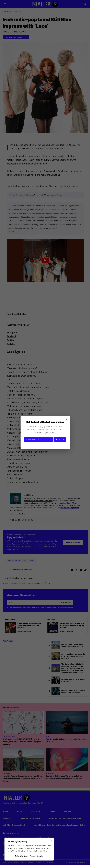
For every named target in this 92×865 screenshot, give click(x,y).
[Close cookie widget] (51, 840)
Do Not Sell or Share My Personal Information (29, 856)
